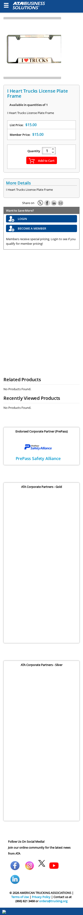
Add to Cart (46, 161)
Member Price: (27, 134)
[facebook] (15, 862)
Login (22, 219)
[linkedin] (15, 875)
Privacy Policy (41, 897)
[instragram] (29, 862)
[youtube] (54, 862)
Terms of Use (20, 897)
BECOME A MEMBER (32, 228)
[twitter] (41, 862)
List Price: (23, 124)
